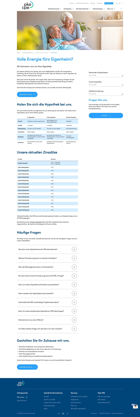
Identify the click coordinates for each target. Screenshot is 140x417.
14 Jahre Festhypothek (23, 206)
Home (18, 52)
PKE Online (108, 3)
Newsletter (99, 3)
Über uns (74, 406)
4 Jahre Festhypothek (23, 174)
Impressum (94, 413)
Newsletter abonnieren (78, 409)
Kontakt (72, 3)
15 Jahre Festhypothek (23, 210)
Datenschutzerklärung (117, 413)
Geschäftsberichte (104, 402)
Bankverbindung (49, 406)
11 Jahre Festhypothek (23, 197)
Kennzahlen (101, 399)
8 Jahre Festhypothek (23, 187)
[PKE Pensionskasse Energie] (27, 5)
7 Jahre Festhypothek (23, 183)
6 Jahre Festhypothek (23, 180)
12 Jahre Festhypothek (23, 200)
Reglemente (75, 399)
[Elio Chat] (135, 406)
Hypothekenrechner (25, 94)
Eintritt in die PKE (49, 399)
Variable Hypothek (22, 163)
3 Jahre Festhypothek (23, 170)
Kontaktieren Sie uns (25, 367)
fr (119, 3)
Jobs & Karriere (76, 402)
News (45, 409)
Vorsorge (92, 3)
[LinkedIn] (63, 413)
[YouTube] (59, 413)
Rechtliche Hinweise (105, 413)
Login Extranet (21, 400)
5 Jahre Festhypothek (23, 177)
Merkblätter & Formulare (82, 3)
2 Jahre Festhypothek (23, 167)
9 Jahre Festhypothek (23, 190)
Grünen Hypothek (36, 222)
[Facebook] (67, 413)
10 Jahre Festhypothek (23, 193)
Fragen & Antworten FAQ (52, 402)
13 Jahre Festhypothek (23, 203)
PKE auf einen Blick (104, 396)
